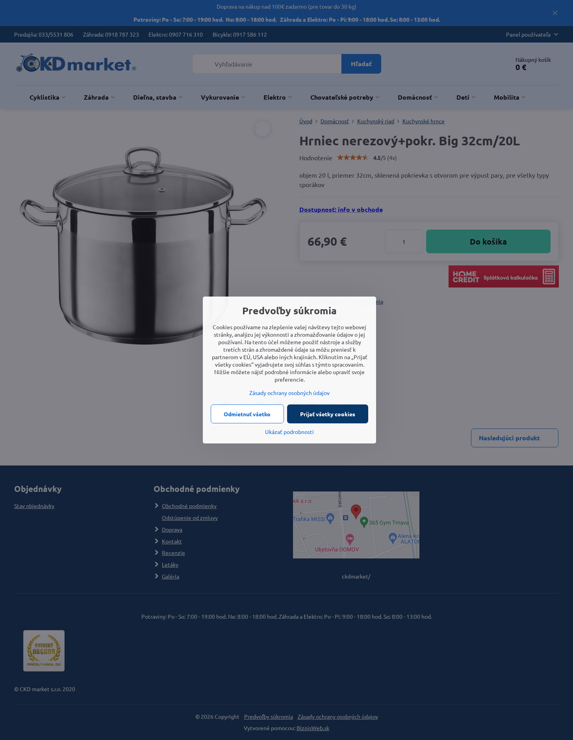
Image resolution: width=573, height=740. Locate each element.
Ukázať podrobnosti (289, 431)
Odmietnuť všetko (247, 413)
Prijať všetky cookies (327, 413)
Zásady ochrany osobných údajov (289, 392)
